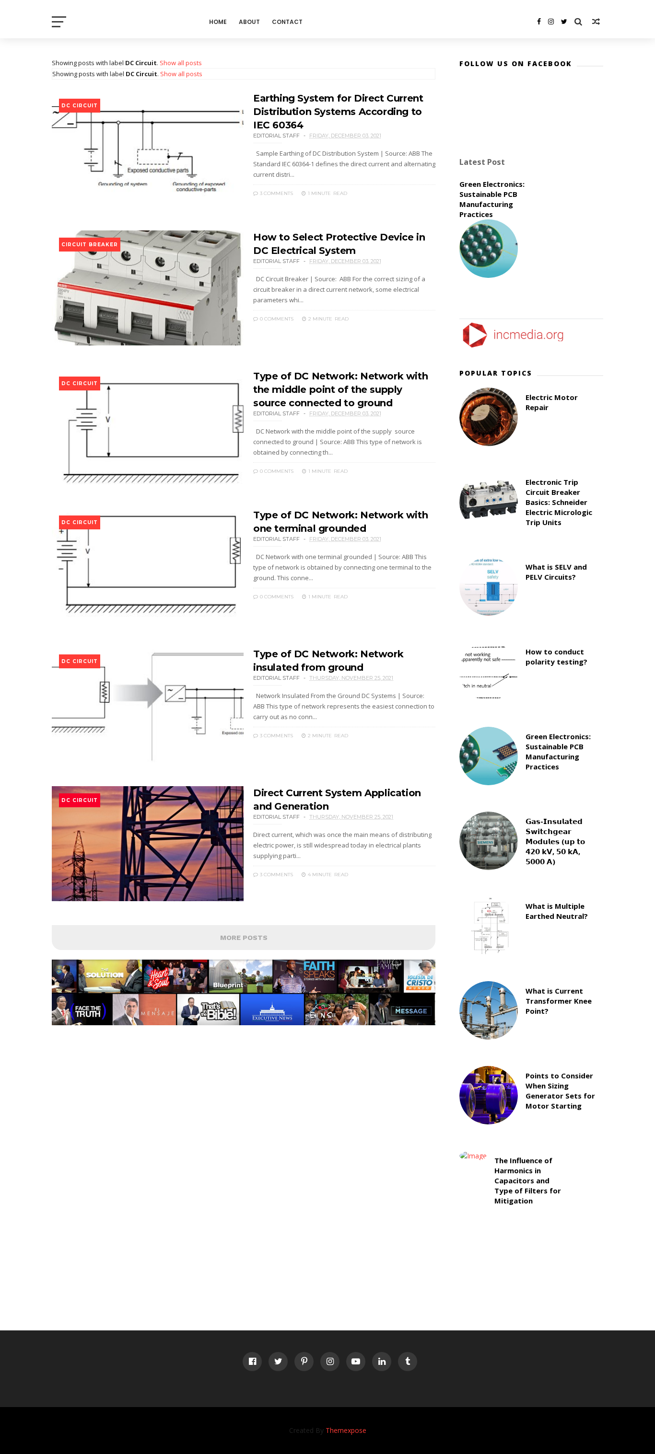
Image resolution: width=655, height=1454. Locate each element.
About (249, 22)
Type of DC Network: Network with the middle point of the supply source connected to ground (340, 389)
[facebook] (539, 21)
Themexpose (346, 1430)
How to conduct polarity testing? (556, 656)
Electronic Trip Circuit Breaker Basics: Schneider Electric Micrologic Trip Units (559, 502)
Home (218, 22)
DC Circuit (79, 106)
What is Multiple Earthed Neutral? (557, 911)
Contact (287, 22)
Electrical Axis (126, 21)
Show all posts (181, 62)
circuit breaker (89, 244)
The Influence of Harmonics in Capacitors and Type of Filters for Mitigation (527, 1180)
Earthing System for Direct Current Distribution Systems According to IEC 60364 (338, 111)
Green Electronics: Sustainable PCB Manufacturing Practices (492, 199)
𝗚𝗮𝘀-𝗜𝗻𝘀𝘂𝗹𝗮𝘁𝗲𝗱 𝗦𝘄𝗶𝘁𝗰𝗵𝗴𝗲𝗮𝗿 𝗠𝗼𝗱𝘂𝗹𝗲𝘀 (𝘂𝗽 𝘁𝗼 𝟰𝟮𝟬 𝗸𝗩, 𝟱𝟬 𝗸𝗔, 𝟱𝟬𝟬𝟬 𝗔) (555, 841)
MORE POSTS (244, 937)
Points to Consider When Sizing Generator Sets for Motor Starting (560, 1091)
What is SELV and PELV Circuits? (556, 572)
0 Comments (275, 319)
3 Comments (275, 193)
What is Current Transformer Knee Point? (559, 1001)
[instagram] (551, 21)
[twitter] (564, 21)
